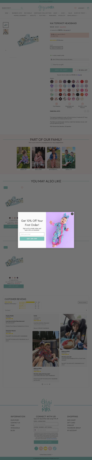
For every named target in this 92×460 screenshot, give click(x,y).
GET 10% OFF (32, 238)
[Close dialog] (72, 214)
